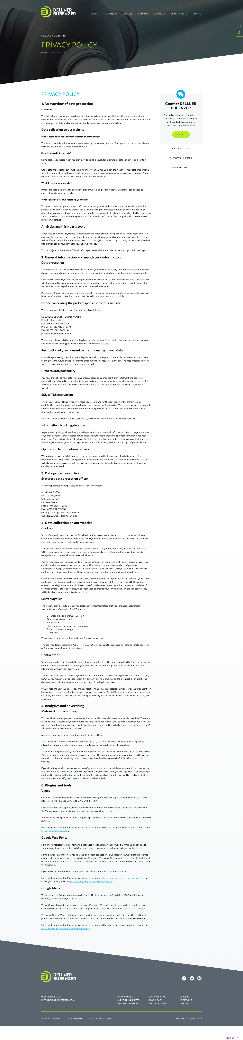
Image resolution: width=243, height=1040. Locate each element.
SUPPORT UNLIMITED (181, 158)
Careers (184, 996)
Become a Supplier (128, 1003)
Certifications (179, 14)
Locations (159, 14)
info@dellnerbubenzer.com (57, 1000)
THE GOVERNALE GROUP (193, 1018)
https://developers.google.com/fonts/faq (124, 878)
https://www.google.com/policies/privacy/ (90, 881)
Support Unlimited (128, 1000)
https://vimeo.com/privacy (54, 830)
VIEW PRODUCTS (181, 148)
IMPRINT (90, 1018)
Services (127, 14)
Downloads (155, 1000)
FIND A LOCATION (181, 167)
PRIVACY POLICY (105, 1018)
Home (44, 52)
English (233, 1038)
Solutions (111, 14)
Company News (157, 996)
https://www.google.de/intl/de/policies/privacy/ (65, 928)
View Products (126, 996)
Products (94, 14)
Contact (197, 14)
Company (143, 14)
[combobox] (232, 1038)
